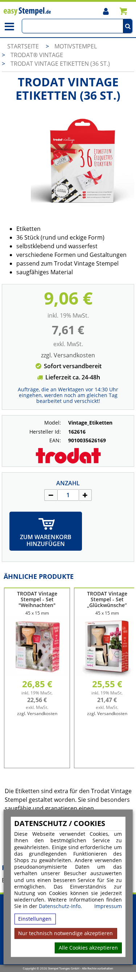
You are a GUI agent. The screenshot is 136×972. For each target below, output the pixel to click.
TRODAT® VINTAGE (37, 55)
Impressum (108, 906)
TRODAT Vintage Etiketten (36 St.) (60, 64)
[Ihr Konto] (105, 11)
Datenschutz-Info (60, 906)
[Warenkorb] (123, 11)
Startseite (23, 46)
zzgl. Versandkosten (68, 355)
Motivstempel (75, 46)
